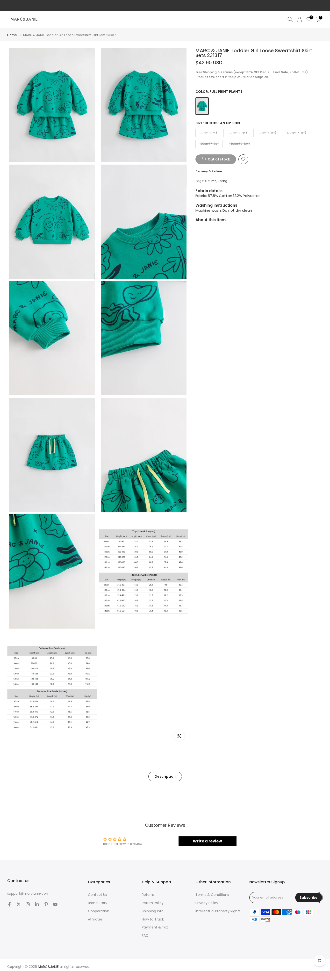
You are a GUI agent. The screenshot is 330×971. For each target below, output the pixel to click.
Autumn (210, 181)
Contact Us (97, 894)
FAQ (145, 935)
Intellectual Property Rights (218, 911)
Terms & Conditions (212, 894)
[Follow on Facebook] (9, 904)
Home (12, 34)
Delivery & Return (208, 171)
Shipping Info (153, 911)
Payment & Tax (155, 927)
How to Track (153, 919)
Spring (222, 181)
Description (165, 776)
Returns (148, 894)
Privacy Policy (206, 903)
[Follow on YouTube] (55, 904)
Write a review (207, 841)
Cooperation (98, 911)
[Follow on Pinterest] (46, 904)
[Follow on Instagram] (28, 904)
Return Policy (153, 903)
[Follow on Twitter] (18, 904)
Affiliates (95, 919)
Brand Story (97, 903)
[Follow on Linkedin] (37, 904)
